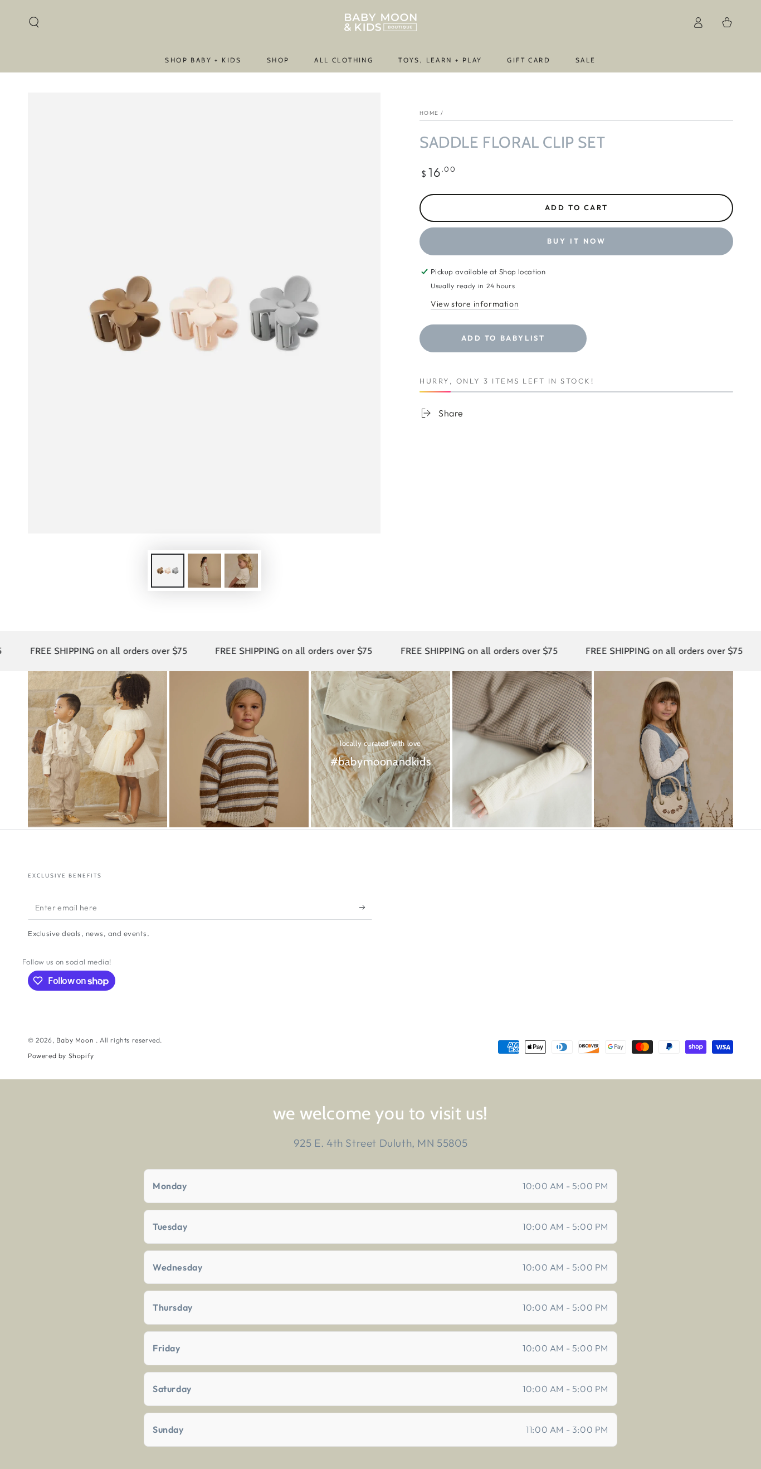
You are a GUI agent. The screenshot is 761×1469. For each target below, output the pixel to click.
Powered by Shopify (61, 1055)
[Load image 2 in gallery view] (204, 571)
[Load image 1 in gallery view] (167, 571)
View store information (475, 304)
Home (428, 113)
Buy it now (576, 240)
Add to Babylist (503, 337)
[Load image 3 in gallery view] (241, 571)
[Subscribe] (365, 907)
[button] (33, 22)
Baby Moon (76, 1040)
